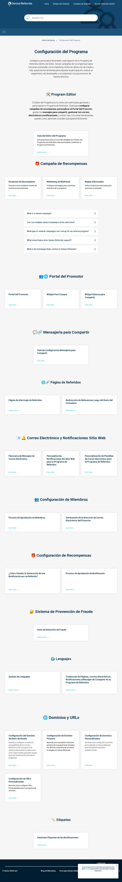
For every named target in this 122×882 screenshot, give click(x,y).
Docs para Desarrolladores (70, 871)
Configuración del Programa (69, 40)
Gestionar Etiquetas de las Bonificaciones (57, 837)
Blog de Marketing (48, 871)
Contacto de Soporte (82, 4)
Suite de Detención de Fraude (51, 629)
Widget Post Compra (57, 294)
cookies (88, 869)
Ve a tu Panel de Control (105, 4)
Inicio (46, 4)
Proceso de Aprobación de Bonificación (85, 573)
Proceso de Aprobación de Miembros (27, 517)
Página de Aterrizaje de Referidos (25, 400)
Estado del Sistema (61, 4)
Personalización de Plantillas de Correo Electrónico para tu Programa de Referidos (99, 459)
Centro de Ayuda (48, 40)
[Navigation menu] (4, 32)
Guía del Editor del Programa (51, 136)
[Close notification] (116, 865)
